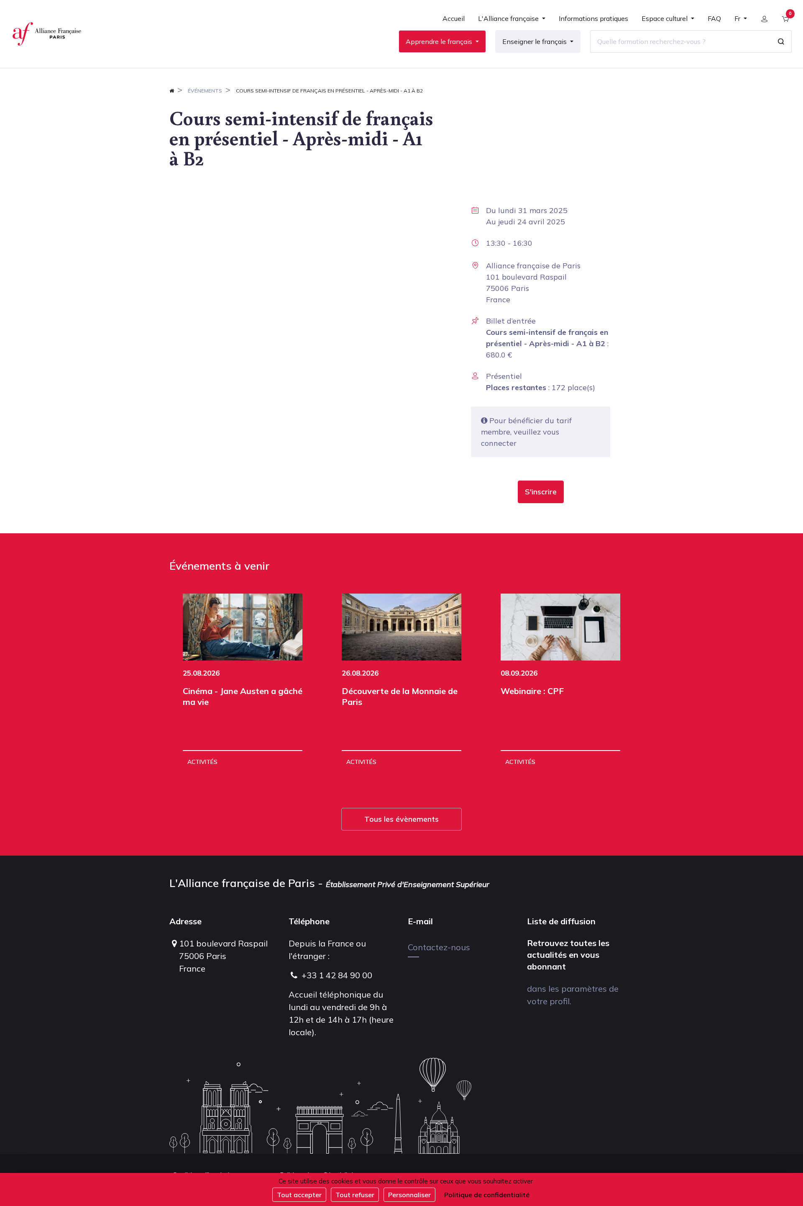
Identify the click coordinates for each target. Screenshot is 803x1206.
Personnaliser (409, 1195)
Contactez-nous (439, 947)
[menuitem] (453, 21)
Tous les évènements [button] (401, 819)
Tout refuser (354, 1195)
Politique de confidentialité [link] (486, 1195)
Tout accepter (299, 1195)
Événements (205, 90)
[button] (541, 492)
